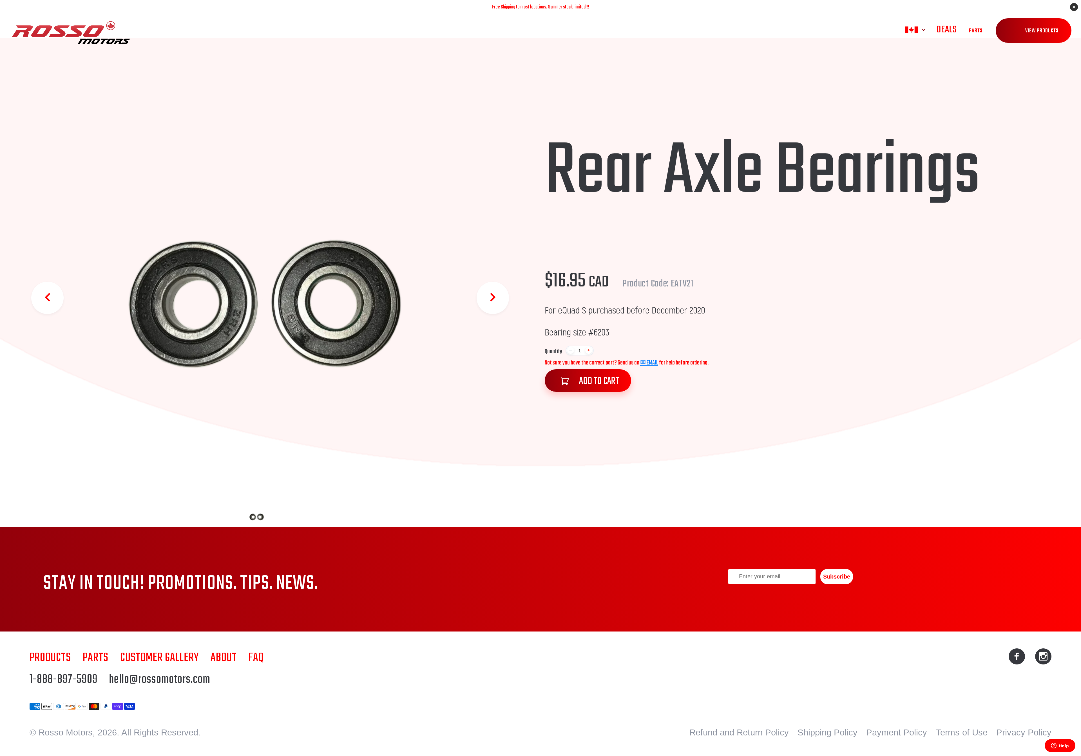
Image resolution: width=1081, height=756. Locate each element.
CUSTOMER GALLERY (159, 658)
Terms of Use (962, 732)
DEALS (946, 29)
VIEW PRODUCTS (1041, 30)
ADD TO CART (598, 381)
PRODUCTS (50, 658)
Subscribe (836, 576)
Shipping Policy (827, 732)
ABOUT (224, 658)
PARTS (975, 30)
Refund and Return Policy (739, 732)
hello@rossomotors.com (159, 679)
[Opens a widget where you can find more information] (1059, 746)
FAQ (256, 658)
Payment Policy (896, 732)
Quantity (553, 351)
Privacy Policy (1023, 732)
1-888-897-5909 (64, 679)
